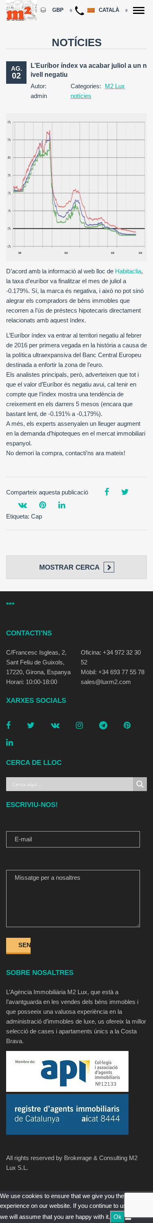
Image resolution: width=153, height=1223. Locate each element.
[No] (128, 1219)
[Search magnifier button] (140, 784)
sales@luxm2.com (106, 681)
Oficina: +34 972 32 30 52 (111, 657)
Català (110, 10)
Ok (117, 1216)
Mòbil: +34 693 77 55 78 (112, 672)
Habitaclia (128, 271)
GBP (58, 10)
